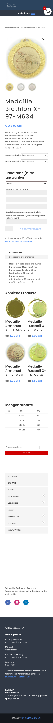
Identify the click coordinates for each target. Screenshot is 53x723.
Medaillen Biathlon (14, 241)
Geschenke (12, 523)
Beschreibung (15, 253)
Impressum (10, 677)
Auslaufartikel (14, 530)
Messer (11, 510)
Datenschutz (24, 677)
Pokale (11, 489)
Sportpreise (13, 496)
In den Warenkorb (30, 229)
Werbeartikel (14, 516)
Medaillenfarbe (13, 155)
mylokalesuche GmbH (31, 718)
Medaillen (15, 28)
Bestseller (12, 476)
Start (7, 28)
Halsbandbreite (13, 161)
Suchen (26, 453)
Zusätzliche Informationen (21, 257)
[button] (43, 39)
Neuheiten (12, 483)
